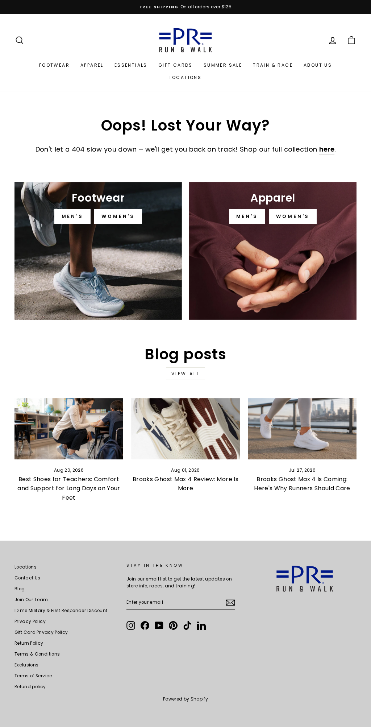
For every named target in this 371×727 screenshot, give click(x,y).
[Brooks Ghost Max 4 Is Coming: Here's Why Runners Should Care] (302, 428)
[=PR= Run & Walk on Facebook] (145, 625)
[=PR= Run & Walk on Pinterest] (173, 625)
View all (185, 374)
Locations (186, 77)
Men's (73, 216)
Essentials (130, 65)
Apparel (92, 65)
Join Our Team (31, 600)
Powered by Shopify (185, 699)
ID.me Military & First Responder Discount (60, 611)
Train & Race (273, 65)
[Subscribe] (230, 602)
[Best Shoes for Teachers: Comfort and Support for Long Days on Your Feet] (68, 428)
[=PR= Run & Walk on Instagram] (130, 625)
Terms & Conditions (37, 654)
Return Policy (28, 643)
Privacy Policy (30, 621)
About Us (318, 65)
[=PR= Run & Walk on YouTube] (159, 625)
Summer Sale (223, 65)
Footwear (54, 65)
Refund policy (30, 687)
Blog (19, 589)
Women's (118, 216)
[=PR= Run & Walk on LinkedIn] (201, 625)
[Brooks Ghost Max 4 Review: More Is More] (185, 428)
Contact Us (27, 578)
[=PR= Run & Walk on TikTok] (187, 625)
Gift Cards (175, 65)
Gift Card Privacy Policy (41, 632)
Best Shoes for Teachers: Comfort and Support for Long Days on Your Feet (68, 488)
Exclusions (26, 665)
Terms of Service (33, 676)
